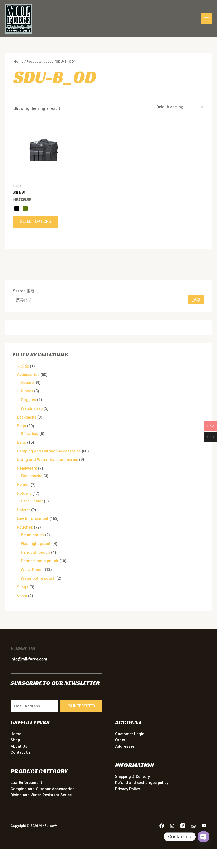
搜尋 (196, 299)
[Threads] (182, 825)
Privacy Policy (127, 789)
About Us (19, 746)
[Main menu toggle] (206, 18)
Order (120, 740)
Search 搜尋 (24, 291)
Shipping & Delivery (132, 776)
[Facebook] (161, 825)
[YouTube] (204, 825)
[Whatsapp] (193, 825)
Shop (15, 740)
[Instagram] (172, 825)
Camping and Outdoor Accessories (42, 789)
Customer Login (129, 734)
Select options (35, 221)
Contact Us (21, 752)
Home (18, 61)
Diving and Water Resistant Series (41, 795)
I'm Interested (81, 705)
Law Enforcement (26, 782)
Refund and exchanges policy (141, 782)
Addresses (125, 746)
